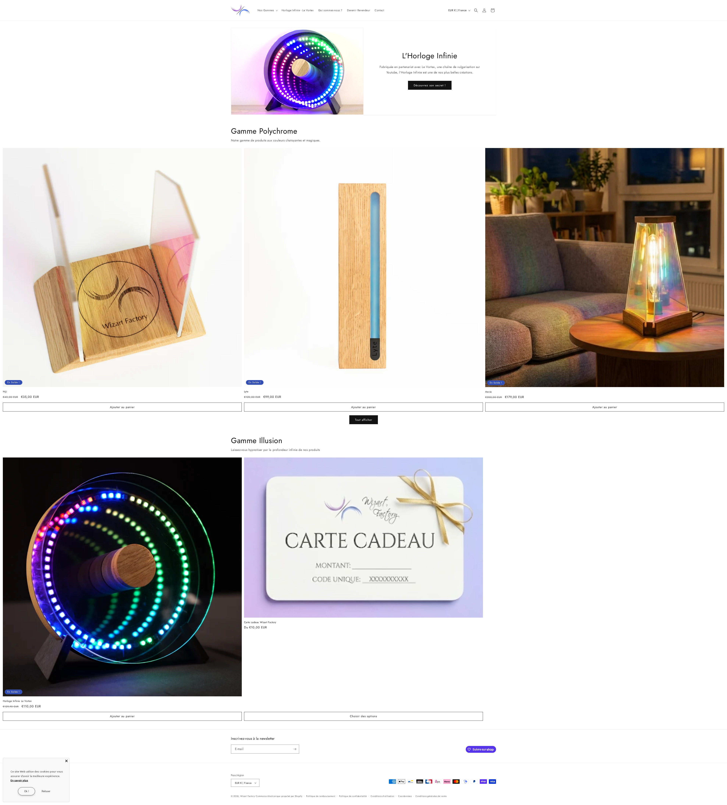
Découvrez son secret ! (430, 85)
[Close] (66, 761)
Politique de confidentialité (353, 796)
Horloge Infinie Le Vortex (17, 701)
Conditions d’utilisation (382, 796)
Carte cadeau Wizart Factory (260, 622)
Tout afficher (363, 420)
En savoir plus (19, 780)
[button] (267, 10)
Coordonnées (405, 796)
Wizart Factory (247, 796)
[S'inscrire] (295, 749)
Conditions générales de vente (431, 796)
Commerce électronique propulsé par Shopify (279, 796)
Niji (5, 391)
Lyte (246, 391)
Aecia (488, 392)
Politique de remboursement (320, 796)
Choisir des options (363, 716)
